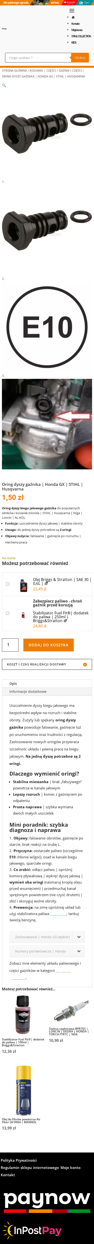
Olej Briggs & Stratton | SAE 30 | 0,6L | (62, 581)
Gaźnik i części (70, 71)
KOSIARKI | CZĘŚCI (43, 71)
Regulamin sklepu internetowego (30, 1168)
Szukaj (80, 57)
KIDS (73, 42)
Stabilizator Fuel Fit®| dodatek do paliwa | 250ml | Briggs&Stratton (60, 617)
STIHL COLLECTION (81, 36)
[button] (4, 85)
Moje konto (76, 30)
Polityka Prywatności (19, 1161)
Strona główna (14, 71)
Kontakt (75, 23)
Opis (13, 683)
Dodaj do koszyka (48, 644)
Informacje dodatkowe (28, 691)
